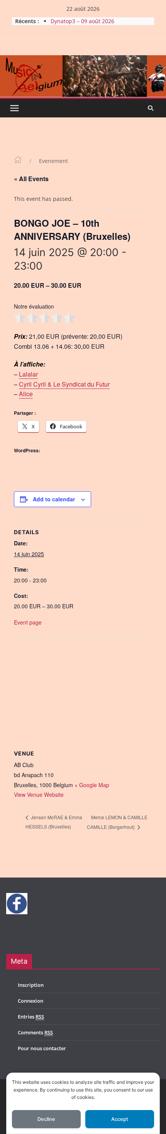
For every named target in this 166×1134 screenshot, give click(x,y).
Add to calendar (54, 499)
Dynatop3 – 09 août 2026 (82, 21)
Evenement (53, 161)
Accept (119, 1119)
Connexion (30, 1000)
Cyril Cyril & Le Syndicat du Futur (64, 384)
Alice (26, 393)
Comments (35, 1032)
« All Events (31, 178)
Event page (28, 622)
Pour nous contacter (42, 1048)
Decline (46, 1119)
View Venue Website (39, 794)
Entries (31, 1016)
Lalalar (28, 374)
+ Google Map (92, 785)
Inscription (31, 984)
